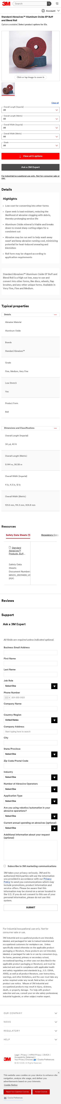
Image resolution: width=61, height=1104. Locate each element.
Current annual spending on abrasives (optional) (30, 823)
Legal (17, 1055)
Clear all (55, 103)
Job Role (8, 681)
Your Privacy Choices (23, 1060)
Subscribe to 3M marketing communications (32, 866)
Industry (8, 772)
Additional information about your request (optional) (27, 836)
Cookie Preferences (46, 1060)
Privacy (24, 1055)
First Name (10, 659)
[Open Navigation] (57, 4)
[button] (13, 1098)
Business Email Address (17, 647)
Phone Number (12, 693)
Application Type (13, 796)
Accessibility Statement (24, 1057)
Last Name (10, 670)
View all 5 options (32, 156)
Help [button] (7, 1040)
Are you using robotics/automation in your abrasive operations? (27, 809)
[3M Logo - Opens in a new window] (6, 3)
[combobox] (7, 697)
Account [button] (50, 11)
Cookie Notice (10, 1085)
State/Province (12, 749)
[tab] (18, 535)
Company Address (14, 727)
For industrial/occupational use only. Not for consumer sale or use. (30, 177)
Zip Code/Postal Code (16, 761)
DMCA (46, 1055)
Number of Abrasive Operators (21, 784)
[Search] (49, 3)
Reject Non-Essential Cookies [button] (17, 1092)
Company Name (12, 704)
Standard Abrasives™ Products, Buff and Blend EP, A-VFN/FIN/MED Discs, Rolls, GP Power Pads (17, 551)
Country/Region (12, 715)
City (6, 738)
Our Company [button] (13, 1013)
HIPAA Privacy (35, 1055)
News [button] (7, 1022)
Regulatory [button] (12, 1031)
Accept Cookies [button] (41, 1092)
